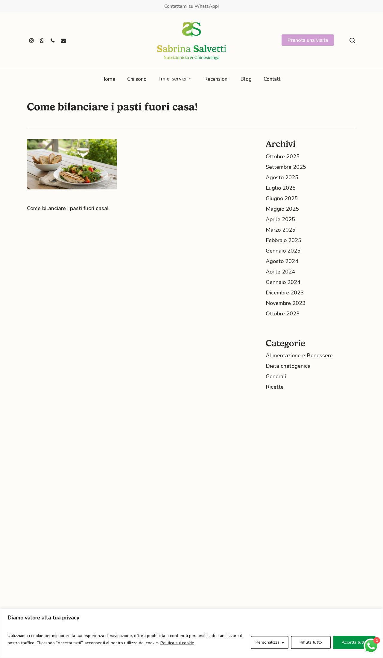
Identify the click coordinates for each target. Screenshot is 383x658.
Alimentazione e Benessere (299, 355)
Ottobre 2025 (283, 156)
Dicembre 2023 (285, 292)
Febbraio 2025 (283, 240)
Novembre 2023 (286, 303)
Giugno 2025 (282, 198)
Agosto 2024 (282, 261)
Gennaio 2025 (283, 250)
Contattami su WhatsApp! (191, 6)
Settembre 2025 (286, 167)
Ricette (275, 386)
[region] (191, 633)
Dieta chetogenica (288, 366)
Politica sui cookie (177, 643)
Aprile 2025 (280, 219)
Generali (276, 376)
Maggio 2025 (282, 208)
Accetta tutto (354, 642)
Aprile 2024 (280, 271)
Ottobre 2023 (283, 313)
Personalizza (267, 642)
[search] (352, 40)
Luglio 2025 (281, 188)
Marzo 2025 (280, 229)
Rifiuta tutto (311, 642)
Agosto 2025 (282, 177)
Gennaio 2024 (283, 282)
